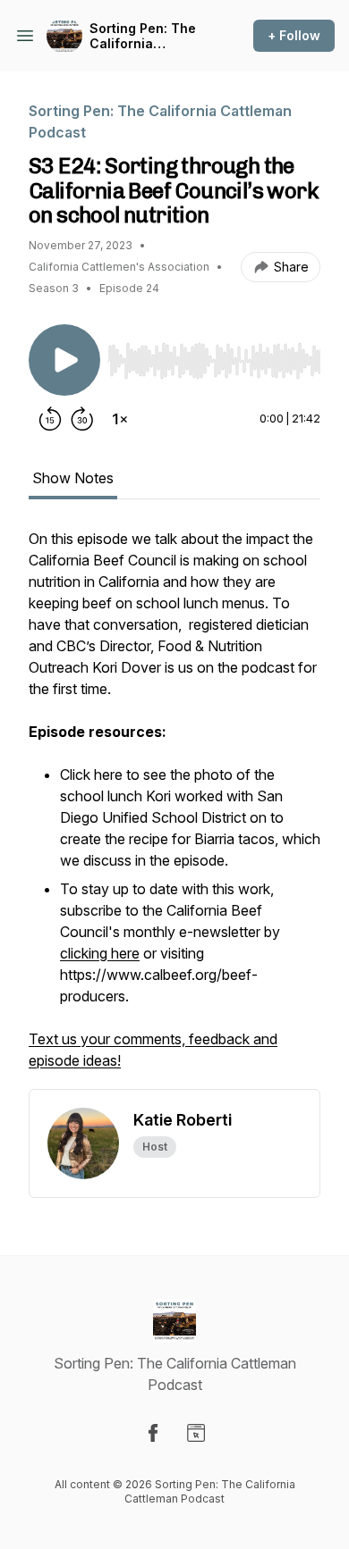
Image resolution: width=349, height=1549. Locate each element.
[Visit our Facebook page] (153, 1433)
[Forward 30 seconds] (82, 418)
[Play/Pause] (64, 360)
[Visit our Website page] (196, 1433)
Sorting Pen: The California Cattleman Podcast (149, 36)
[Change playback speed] (120, 418)
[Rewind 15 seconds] (50, 418)
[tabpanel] (174, 808)
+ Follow (294, 35)
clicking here (100, 953)
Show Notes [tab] (73, 478)
